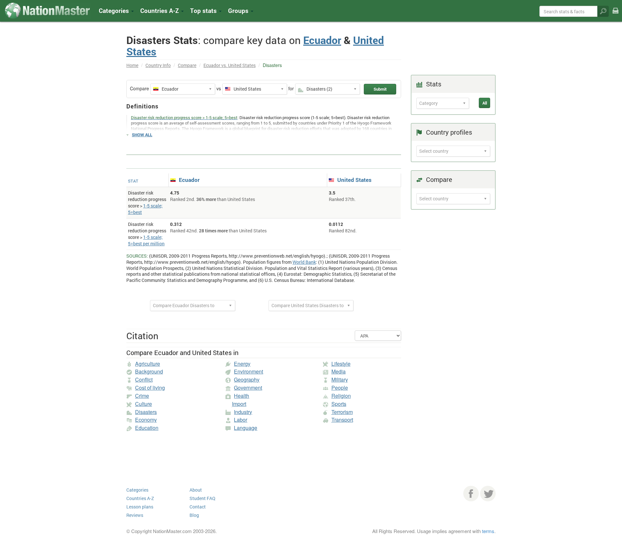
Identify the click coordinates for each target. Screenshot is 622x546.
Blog (194, 515)
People (339, 387)
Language (245, 427)
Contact (198, 507)
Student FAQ (202, 498)
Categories (115, 10)
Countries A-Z (140, 498)
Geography (246, 379)
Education (146, 427)
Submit (380, 89)
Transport (342, 419)
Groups (239, 10)
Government (248, 387)
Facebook (471, 493)
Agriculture (147, 363)
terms (488, 531)
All (484, 103)
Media (338, 371)
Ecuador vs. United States (229, 65)
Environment (248, 371)
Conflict (144, 379)
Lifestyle (341, 363)
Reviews (134, 515)
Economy (146, 419)
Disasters (146, 412)
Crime (142, 395)
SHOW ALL (142, 135)
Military (339, 379)
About (196, 490)
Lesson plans (139, 507)
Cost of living (150, 387)
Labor (240, 419)
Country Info (158, 65)
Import (239, 403)
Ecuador (322, 40)
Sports (338, 403)
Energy (242, 363)
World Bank (304, 262)
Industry (243, 412)
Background (149, 371)
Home (132, 65)
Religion (341, 395)
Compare (187, 65)
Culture (143, 403)
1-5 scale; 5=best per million (146, 240)
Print (615, 15)
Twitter (488, 493)
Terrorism (342, 412)
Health (241, 395)
